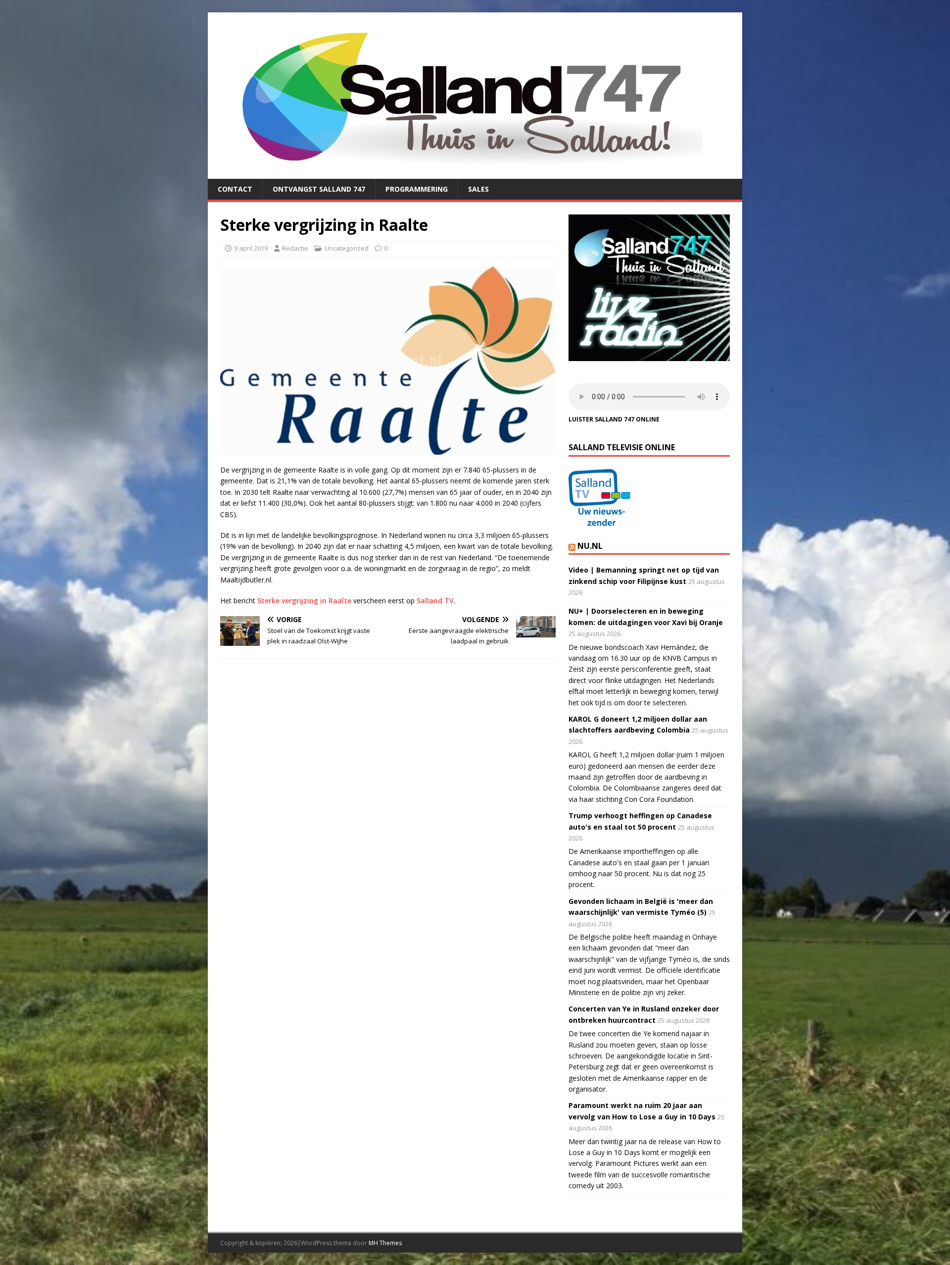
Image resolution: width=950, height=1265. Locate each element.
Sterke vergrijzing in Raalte (304, 600)
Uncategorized (347, 248)
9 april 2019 (251, 248)
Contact (235, 189)
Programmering (416, 189)
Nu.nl (590, 545)
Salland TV (435, 600)
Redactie (295, 248)
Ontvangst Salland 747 (319, 189)
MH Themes (385, 1243)
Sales (478, 189)
